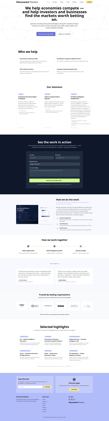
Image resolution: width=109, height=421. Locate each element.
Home (48, 2)
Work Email (57, 155)
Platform (74, 2)
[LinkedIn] (72, 399)
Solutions (55, 2)
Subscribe (47, 387)
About (67, 2)
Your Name (31, 155)
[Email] (69, 399)
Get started (74, 389)
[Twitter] (74, 399)
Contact (89, 2)
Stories (61, 2)
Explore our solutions (64, 34)
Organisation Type (33, 161)
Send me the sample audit (45, 34)
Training (82, 2)
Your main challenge (33, 167)
